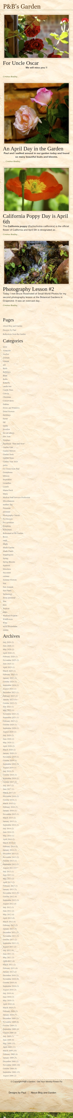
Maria (5, 493)
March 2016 (8, 803)
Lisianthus (7, 483)
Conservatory (8, 400)
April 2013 (7, 882)
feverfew (6, 429)
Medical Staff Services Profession (16, 497)
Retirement (7, 529)
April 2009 (7, 1047)
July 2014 (7, 828)
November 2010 (9, 978)
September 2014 (9, 824)
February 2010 (9, 1011)
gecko (5, 465)
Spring (5, 558)
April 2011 (7, 961)
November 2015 (9, 814)
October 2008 (8, 1068)
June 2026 (7, 645)
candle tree (7, 386)
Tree (4, 601)
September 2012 (9, 900)
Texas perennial (9, 597)
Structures (7, 569)
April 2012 (7, 918)
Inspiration (7, 479)
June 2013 (7, 875)
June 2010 (7, 996)
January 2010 (8, 1014)
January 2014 (8, 849)
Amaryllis (7, 350)
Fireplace (6, 440)
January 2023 (8, 699)
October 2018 (8, 774)
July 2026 (7, 642)
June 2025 (7, 663)
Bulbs (5, 379)
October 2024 (8, 681)
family (5, 425)
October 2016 (8, 799)
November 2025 (9, 660)
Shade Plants (8, 551)
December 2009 (9, 1018)
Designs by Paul (9, 330)
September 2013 (9, 864)
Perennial (6, 508)
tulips (5, 612)
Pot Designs (8, 518)
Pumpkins (7, 526)
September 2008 (9, 1072)
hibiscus (6, 475)
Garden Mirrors (9, 450)
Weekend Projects (10, 615)
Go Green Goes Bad (11, 468)
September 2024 (9, 685)
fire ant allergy (8, 432)
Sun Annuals (8, 586)
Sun (4, 583)
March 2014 (8, 842)
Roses (5, 536)
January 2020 (8, 753)
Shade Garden (8, 547)
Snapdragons (8, 554)
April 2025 (7, 667)
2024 (5, 346)
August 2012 (8, 903)
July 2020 (7, 735)
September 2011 (9, 943)
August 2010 (8, 989)
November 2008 (9, 1064)
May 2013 (7, 878)
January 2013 (8, 889)
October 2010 (8, 982)
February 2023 (9, 695)
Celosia (6, 393)
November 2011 (9, 935)
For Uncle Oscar (21, 63)
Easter (5, 418)
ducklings (7, 414)
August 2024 (8, 688)
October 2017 (8, 781)
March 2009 (8, 1050)
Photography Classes (11, 515)
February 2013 (9, 885)
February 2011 (9, 968)
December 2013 (9, 853)
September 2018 (9, 778)
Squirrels (6, 565)
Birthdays (7, 372)
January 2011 (8, 971)
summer (6, 576)
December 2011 (9, 932)
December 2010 (9, 975)
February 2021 (9, 721)
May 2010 (7, 1000)
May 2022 (7, 710)
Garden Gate (8, 447)
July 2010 (7, 993)
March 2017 (8, 792)
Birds (5, 368)
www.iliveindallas (10, 626)
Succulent (7, 572)
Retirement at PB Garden (13, 533)
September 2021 (9, 717)
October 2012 (8, 896)
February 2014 (9, 846)
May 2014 (7, 835)
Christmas (7, 397)
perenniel (6, 511)
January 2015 (8, 821)
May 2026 (7, 649)
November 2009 (9, 1021)
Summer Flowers (10, 579)
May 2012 (7, 914)
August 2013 (8, 867)
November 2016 (9, 796)
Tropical (6, 608)
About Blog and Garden (12, 325)
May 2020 (7, 742)
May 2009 (7, 1043)
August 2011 (8, 946)
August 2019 (8, 767)
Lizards (6, 486)
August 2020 (8, 731)
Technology (7, 594)
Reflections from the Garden (14, 334)
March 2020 (8, 749)
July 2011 (7, 950)
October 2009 (8, 1025)
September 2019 (9, 764)
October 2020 (8, 724)
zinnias (5, 629)
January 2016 (8, 810)
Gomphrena (7, 472)
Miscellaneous (8, 500)
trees (5, 604)
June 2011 (7, 953)
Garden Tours (8, 457)
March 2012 (8, 921)
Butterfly (6, 382)
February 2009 (9, 1054)
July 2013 (7, 871)
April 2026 (7, 652)
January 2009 (8, 1057)
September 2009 (9, 1029)
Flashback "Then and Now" (14, 443)
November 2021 (9, 713)
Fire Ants (7, 436)
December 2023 (9, 692)
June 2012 (7, 910)
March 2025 (8, 670)
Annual (6, 361)
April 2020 (7, 746)
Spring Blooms (9, 561)
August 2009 (8, 1032)
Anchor (6, 354)
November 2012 (9, 892)
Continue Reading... (11, 76)
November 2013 (9, 857)
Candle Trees (8, 389)
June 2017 (7, 789)
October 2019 (8, 760)
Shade (5, 543)
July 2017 (7, 785)
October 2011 (8, 939)
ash (4, 364)
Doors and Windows (11, 407)
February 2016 (9, 806)
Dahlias (6, 404)
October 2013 (8, 860)
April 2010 (7, 1004)
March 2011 (8, 964)
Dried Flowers (9, 411)
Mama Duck (8, 490)
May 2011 (7, 957)
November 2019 (9, 756)
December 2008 (9, 1061)
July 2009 (7, 1036)
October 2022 (8, 703)
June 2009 (7, 1039)
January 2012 (8, 928)
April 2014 (7, 839)
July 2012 (7, 907)
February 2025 (9, 674)
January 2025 (8, 678)
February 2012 (9, 925)
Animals (6, 357)
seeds (5, 540)
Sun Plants (7, 590)
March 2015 (8, 817)
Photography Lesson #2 (28, 289)
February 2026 (9, 656)
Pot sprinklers (8, 522)
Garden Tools (8, 454)
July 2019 (7, 771)
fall (4, 422)
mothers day (8, 504)
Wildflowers (8, 619)
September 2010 (9, 986)
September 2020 (9, 728)
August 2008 (8, 1075)
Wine (5, 622)
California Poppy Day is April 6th (35, 219)
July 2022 (7, 706)
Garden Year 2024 (10, 461)
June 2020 (7, 738)
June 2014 (7, 832)
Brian (5, 375)
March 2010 (8, 1007)
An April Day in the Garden (33, 149)
